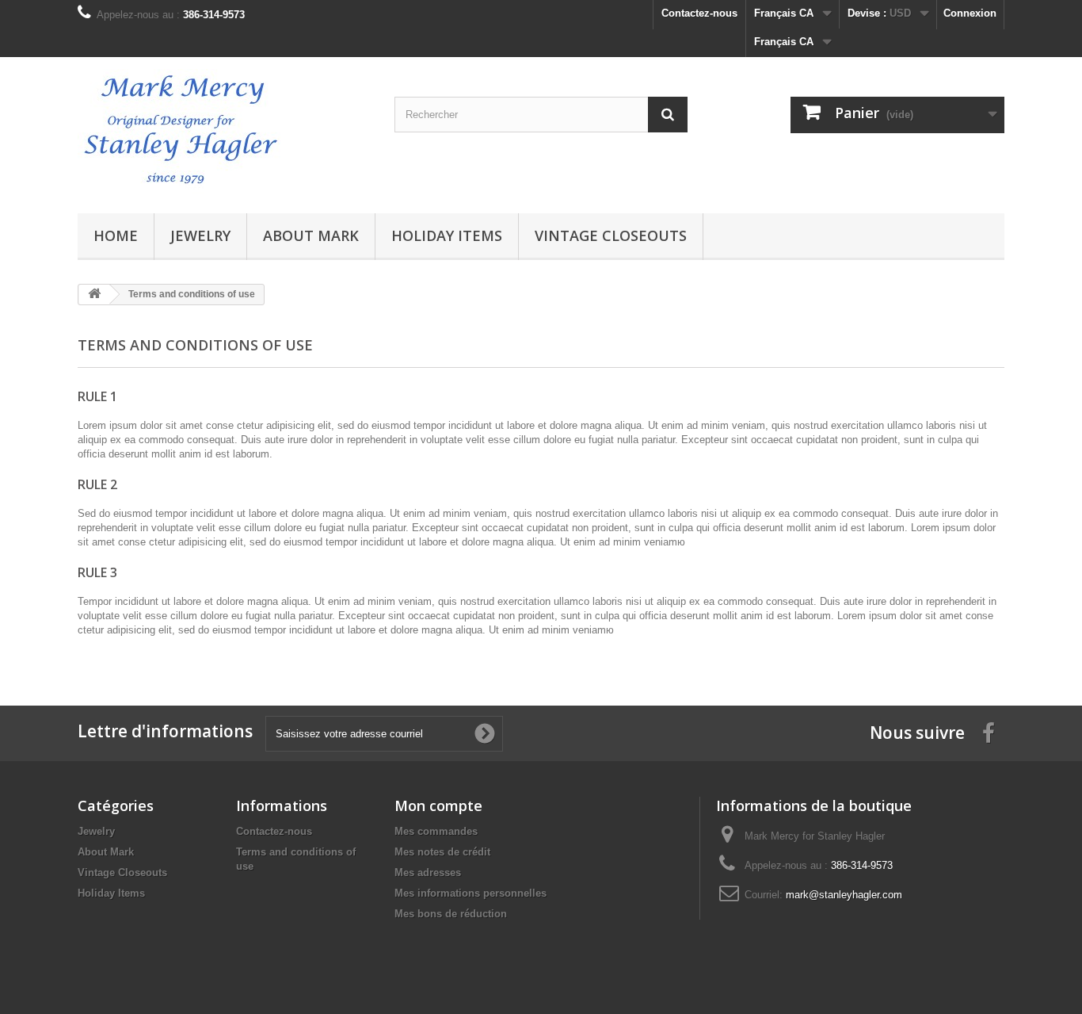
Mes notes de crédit (442, 852)
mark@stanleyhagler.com (844, 895)
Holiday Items (446, 235)
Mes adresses (427, 872)
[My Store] (224, 131)
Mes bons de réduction (450, 914)
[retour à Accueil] (94, 294)
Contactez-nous (699, 13)
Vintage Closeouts (611, 235)
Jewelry (200, 235)
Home (115, 235)
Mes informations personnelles (470, 893)
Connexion (969, 13)
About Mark (311, 235)
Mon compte (438, 805)
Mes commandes (436, 831)
